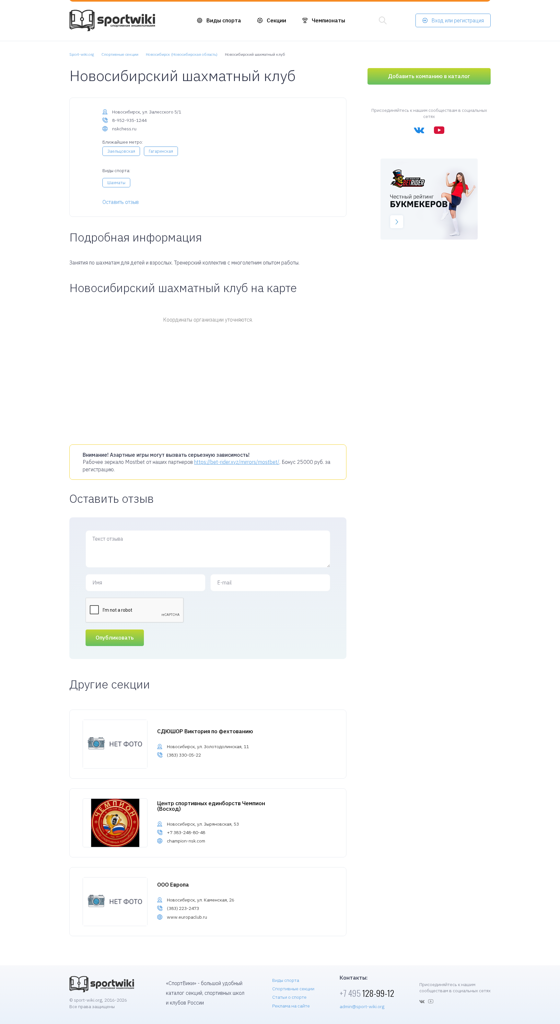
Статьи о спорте (289, 997)
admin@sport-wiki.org (362, 1006)
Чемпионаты (328, 20)
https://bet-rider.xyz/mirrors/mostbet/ (236, 462)
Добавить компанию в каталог (429, 76)
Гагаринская (161, 151)
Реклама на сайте (291, 1006)
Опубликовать (115, 637)
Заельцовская (121, 151)
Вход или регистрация (457, 20)
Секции (276, 20)
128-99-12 (367, 993)
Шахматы (116, 182)
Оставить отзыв (120, 202)
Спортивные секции (293, 989)
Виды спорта (223, 20)
